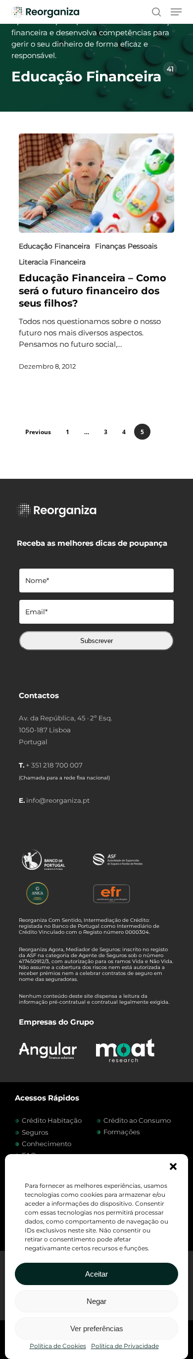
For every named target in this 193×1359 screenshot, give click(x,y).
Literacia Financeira (52, 262)
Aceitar (96, 1274)
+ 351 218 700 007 (54, 765)
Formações (121, 1132)
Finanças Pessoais (126, 246)
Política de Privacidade (125, 1346)
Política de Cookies (58, 1346)
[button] (173, 1166)
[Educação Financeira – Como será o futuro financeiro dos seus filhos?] (96, 183)
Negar (96, 1301)
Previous (38, 432)
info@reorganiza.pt (58, 800)
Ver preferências (96, 1328)
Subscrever (96, 641)
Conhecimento (46, 1144)
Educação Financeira (54, 246)
